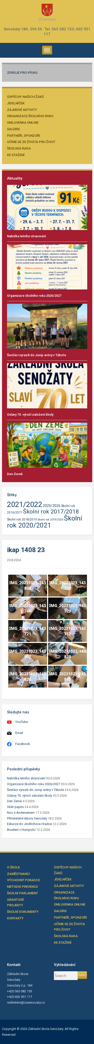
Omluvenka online (22, 122)
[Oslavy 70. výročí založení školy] (47, 385)
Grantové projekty (15, 902)
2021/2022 (24, 504)
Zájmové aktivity (22, 110)
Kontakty (15, 918)
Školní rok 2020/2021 (44, 521)
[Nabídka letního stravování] (47, 207)
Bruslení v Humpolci (21, 830)
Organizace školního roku (30, 116)
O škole (13, 867)
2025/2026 (51, 506)
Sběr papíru (15, 807)
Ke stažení (16, 155)
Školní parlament (22, 893)
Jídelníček (16, 103)
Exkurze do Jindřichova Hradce (29, 824)
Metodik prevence (22, 886)
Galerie (13, 129)
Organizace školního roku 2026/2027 (34, 295)
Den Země (15, 474)
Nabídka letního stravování (26, 236)
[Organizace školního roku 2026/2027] (47, 266)
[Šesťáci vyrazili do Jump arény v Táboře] (47, 326)
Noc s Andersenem (21, 812)
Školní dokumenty (23, 912)
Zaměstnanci (18, 874)
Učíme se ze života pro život (31, 142)
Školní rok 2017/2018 (51, 511)
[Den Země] (47, 445)
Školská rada (19, 148)
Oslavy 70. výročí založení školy (30, 414)
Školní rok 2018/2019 (22, 519)
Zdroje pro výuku (22, 72)
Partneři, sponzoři (23, 135)
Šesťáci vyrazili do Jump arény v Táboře (36, 355)
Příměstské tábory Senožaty (27, 818)
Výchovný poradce (23, 880)
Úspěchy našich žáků (25, 97)
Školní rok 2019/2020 (50, 519)
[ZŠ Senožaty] (47, 9)
